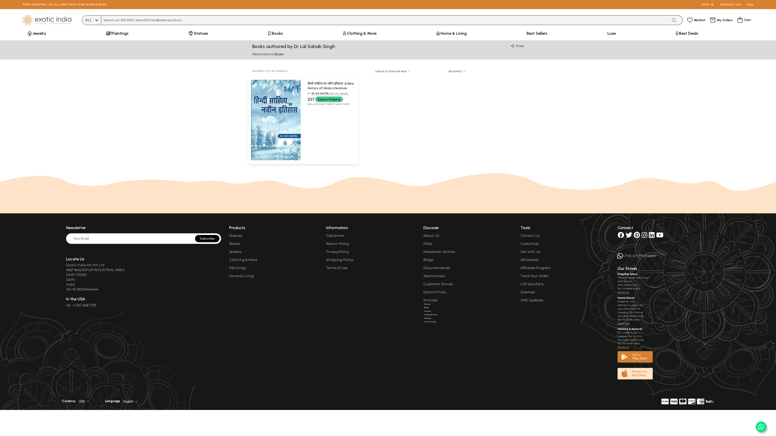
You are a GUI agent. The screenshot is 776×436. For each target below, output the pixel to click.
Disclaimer (335, 236)
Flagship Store (628, 274)
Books (234, 244)
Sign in (708, 4)
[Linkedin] (652, 236)
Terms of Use (337, 268)
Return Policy (337, 244)
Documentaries (436, 268)
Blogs (428, 260)
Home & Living (241, 276)
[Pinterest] (637, 236)
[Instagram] (644, 236)
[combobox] (385, 20)
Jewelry (235, 252)
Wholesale (530, 260)
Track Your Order (535, 276)
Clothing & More (243, 260)
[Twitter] (629, 236)
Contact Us (530, 236)
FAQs (427, 244)
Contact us (730, 4)
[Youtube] (659, 236)
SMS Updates (532, 300)
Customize (530, 244)
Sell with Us (530, 252)
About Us (431, 236)
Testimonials (434, 276)
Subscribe (207, 238)
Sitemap (528, 292)
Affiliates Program (536, 268)
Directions (623, 292)
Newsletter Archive (439, 252)
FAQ (750, 4)
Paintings (237, 268)
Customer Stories (438, 284)
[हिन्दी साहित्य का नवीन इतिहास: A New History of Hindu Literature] (276, 159)
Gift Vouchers (532, 284)
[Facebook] (621, 236)
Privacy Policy (337, 252)
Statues (235, 236)
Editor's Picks (434, 292)
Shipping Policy (339, 260)
